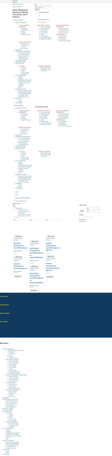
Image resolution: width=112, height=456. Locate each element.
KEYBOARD (18, 49)
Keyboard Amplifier (45, 28)
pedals (42, 34)
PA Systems (24, 28)
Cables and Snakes (64, 28)
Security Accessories (24, 96)
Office (20, 101)
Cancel (17, 217)
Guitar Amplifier (44, 30)
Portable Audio (25, 74)
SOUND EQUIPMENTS (8, 349)
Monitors (24, 33)
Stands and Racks (63, 33)
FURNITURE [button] (19, 98)
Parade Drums (25, 45)
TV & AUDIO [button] (22, 66)
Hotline (40, 12)
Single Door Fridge (46, 69)
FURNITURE (6, 449)
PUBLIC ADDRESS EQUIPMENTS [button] (24, 26)
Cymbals (24, 46)
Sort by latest (22, 212)
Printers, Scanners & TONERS (13, 436)
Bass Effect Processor (46, 39)
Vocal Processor (44, 36)
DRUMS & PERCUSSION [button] (25, 42)
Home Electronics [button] (20, 63)
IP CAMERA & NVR (23, 95)
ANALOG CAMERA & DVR (25, 92)
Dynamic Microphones (24, 56)
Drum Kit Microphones (24, 54)
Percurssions (25, 48)
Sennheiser (36, 260)
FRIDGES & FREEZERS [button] (44, 66)
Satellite (24, 69)
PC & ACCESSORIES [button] (21, 75)
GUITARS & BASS (10, 382)
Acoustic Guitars (63, 36)
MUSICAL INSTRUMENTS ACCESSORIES (16, 375)
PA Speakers (25, 30)
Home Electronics (7, 411)
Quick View (18, 276)
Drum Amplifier (44, 33)
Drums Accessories (64, 30)
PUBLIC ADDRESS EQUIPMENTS (15, 350)
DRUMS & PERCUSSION (12, 390)
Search (37, 9)
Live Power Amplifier (45, 27)
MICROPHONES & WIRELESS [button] (23, 51)
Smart (23, 71)
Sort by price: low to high (25, 214)
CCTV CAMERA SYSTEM (25, 93)
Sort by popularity (23, 209)
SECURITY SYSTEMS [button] (21, 89)
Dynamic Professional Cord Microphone (20, 245)
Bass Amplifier (44, 31)
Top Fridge (44, 71)
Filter (82, 211)
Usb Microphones (23, 57)
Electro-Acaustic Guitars (65, 40)
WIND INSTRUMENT (21, 62)
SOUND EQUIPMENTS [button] (21, 22)
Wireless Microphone (24, 59)
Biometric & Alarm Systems (25, 90)
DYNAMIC (19, 251)
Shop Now (15, 2)
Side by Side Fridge (46, 67)
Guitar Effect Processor (46, 37)
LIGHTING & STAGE (21, 60)
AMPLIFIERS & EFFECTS (12, 359)
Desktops (21, 78)
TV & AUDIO (9, 413)
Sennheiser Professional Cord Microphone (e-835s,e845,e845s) (36, 252)
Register (44, 22)
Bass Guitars (62, 37)
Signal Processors (26, 34)
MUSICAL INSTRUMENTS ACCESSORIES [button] (62, 26)
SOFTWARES (19, 103)
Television (24, 67)
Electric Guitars (63, 39)
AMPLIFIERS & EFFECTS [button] (43, 25)
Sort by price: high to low (25, 216)
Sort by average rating (24, 211)
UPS (20, 87)
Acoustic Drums (25, 43)
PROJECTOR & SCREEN (25, 81)
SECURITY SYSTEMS (8, 440)
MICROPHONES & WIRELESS (10, 399)
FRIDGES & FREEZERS (12, 422)
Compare (16, 240)
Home (20, 99)
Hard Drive (21, 86)
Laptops (21, 77)
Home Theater (25, 72)
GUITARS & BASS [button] (60, 34)
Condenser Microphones (25, 53)
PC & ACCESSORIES (8, 428)
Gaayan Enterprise (17, 6)
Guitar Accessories (63, 31)
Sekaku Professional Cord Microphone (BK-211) (52, 246)
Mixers (23, 31)
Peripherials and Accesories (25, 80)
